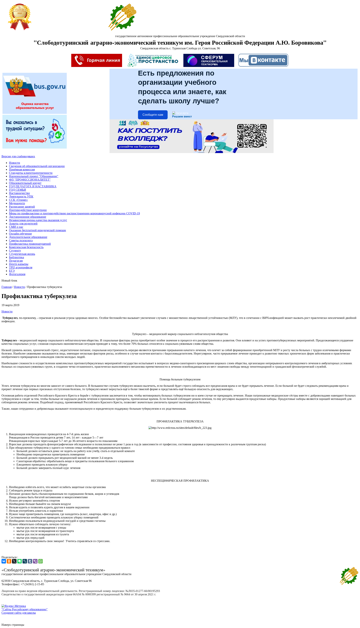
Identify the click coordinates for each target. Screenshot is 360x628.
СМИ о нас (16, 226)
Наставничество (19, 193)
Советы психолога (21, 240)
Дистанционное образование (27, 216)
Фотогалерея (17, 274)
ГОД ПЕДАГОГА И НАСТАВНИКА (32, 186)
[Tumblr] (30, 561)
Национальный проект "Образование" (33, 176)
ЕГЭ (12, 270)
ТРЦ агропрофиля (20, 267)
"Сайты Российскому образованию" (25, 609)
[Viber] (35, 561)
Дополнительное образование (28, 237)
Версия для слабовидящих (18, 156)
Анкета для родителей (23, 223)
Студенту (15, 250)
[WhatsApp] (40, 561)
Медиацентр (17, 203)
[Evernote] (19, 561)
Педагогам (16, 260)
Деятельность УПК (21, 196)
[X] (14, 561)
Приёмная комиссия (22, 169)
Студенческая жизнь (22, 253)
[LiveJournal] (24, 561)
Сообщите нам (152, 114)
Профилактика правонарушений (30, 243)
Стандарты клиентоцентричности (30, 172)
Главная (7, 286)
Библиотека (16, 257)
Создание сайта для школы (19, 612)
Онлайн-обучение (20, 233)
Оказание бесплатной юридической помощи (37, 230)
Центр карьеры (18, 264)
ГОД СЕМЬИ (17, 189)
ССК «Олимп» (18, 199)
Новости (14, 162)
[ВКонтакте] (4, 561)
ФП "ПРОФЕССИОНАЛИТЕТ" (30, 179)
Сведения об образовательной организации (37, 166)
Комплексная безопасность (26, 247)
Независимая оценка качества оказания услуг (38, 220)
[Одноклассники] (9, 561)
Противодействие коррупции (28, 210)
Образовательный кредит (25, 183)
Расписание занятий (22, 206)
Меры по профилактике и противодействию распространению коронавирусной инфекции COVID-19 (74, 213)
